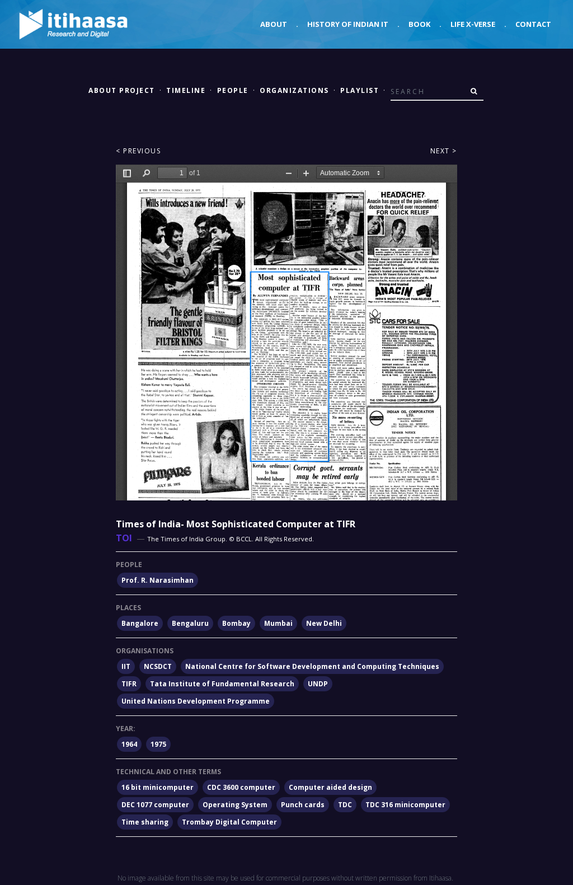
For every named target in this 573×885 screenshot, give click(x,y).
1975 (158, 744)
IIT (125, 666)
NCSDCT (158, 666)
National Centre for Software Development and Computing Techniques (312, 666)
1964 (129, 744)
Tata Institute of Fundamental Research (222, 684)
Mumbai (278, 623)
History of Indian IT (347, 24)
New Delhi (324, 623)
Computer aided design (330, 787)
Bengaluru (190, 623)
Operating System (235, 804)
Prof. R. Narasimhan (157, 580)
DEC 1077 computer (155, 804)
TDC (345, 804)
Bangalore (139, 623)
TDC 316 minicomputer (405, 804)
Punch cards (303, 804)
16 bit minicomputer (157, 787)
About (273, 24)
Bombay (236, 623)
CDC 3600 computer (241, 787)
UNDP (318, 684)
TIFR (129, 684)
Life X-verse (472, 24)
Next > (443, 151)
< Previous (138, 151)
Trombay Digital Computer (229, 822)
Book (419, 24)
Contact (533, 24)
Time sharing (144, 822)
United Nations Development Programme (195, 701)
